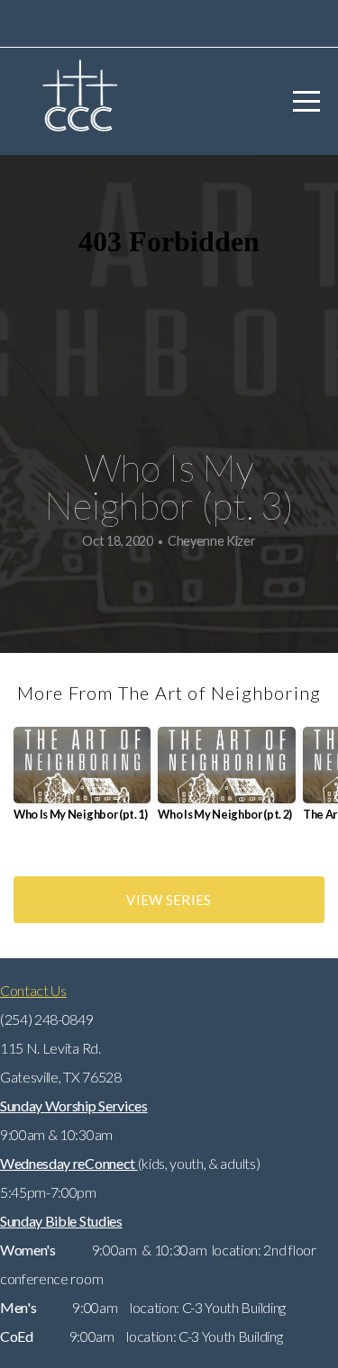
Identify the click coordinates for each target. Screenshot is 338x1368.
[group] (82, 781)
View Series (168, 900)
